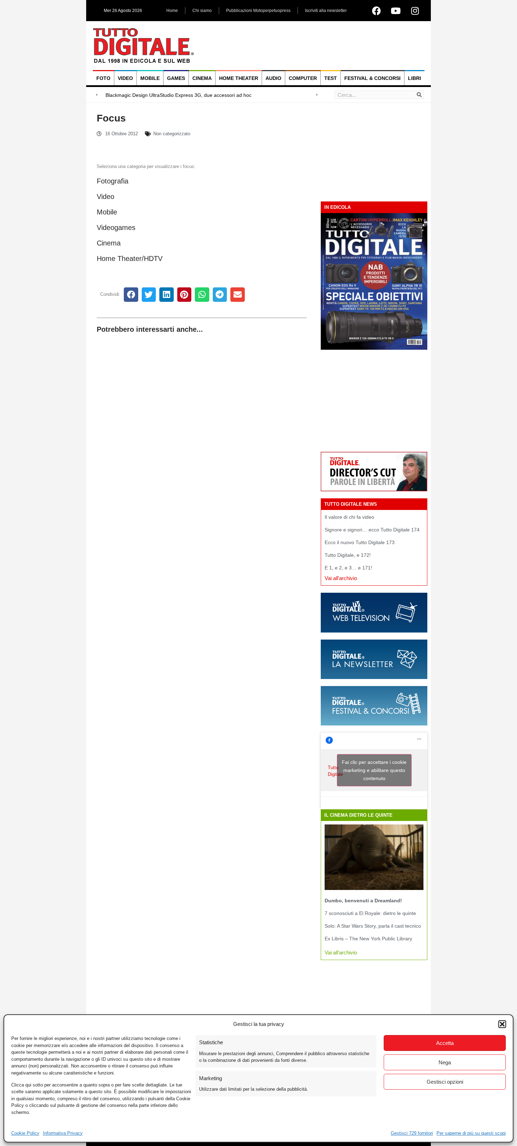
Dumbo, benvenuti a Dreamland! (363, 900)
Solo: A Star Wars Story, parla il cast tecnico (373, 926)
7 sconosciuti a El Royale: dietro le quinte (370, 913)
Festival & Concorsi (372, 78)
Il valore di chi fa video (349, 517)
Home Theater (238, 78)
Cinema (202, 78)
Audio (273, 78)
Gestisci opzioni (445, 1082)
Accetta (445, 1043)
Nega (445, 1062)
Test (330, 78)
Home (172, 10)
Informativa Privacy (63, 1133)
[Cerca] (419, 95)
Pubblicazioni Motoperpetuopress (258, 10)
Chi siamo (202, 10)
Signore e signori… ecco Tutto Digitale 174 (372, 529)
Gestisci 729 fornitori (412, 1133)
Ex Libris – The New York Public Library (368, 938)
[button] (502, 1024)
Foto (103, 78)
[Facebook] (376, 10)
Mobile (150, 78)
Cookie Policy (25, 1133)
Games (176, 78)
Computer (303, 78)
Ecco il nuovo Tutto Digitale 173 (360, 542)
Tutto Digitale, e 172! (348, 555)
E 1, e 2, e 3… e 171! (348, 568)
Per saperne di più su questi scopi (471, 1133)
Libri (414, 78)
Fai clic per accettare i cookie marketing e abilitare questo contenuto (374, 770)
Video (125, 78)
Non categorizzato (171, 133)
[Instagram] (415, 10)
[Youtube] (395, 10)
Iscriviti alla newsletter (326, 10)
